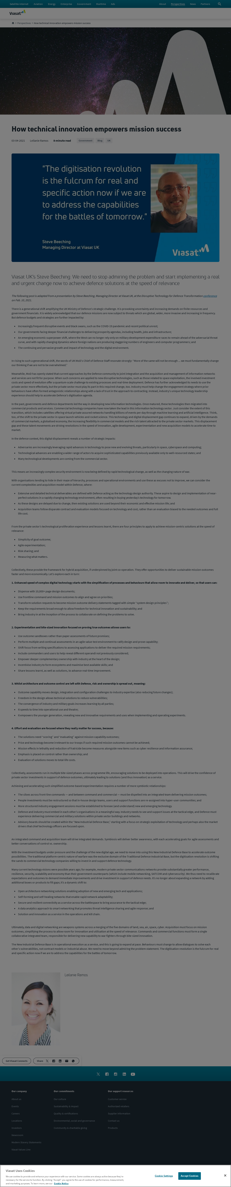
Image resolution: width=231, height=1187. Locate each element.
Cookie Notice (61, 1183)
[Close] (225, 1175)
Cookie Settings (164, 1176)
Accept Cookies (189, 1176)
